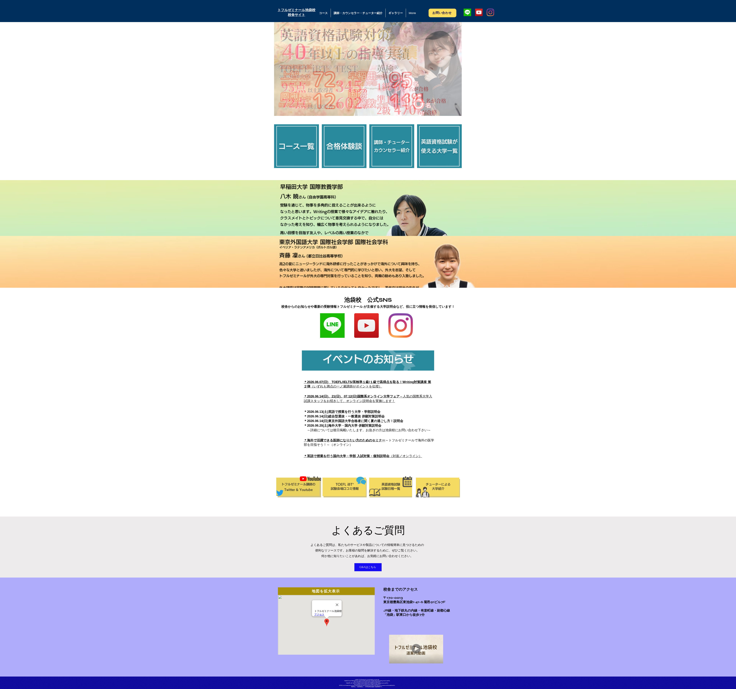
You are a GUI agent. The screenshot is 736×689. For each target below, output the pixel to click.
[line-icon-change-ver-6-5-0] (467, 12)
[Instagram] (490, 12)
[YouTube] (479, 12)
